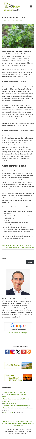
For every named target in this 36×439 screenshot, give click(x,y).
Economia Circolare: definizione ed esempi (17, 405)
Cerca (4, 259)
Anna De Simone (17, 21)
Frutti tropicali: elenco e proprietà (14, 392)
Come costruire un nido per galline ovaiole (19, 247)
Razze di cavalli (8, 408)
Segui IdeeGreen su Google (18, 333)
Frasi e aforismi (8, 412)
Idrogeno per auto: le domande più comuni (17, 245)
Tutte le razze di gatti (10, 403)
